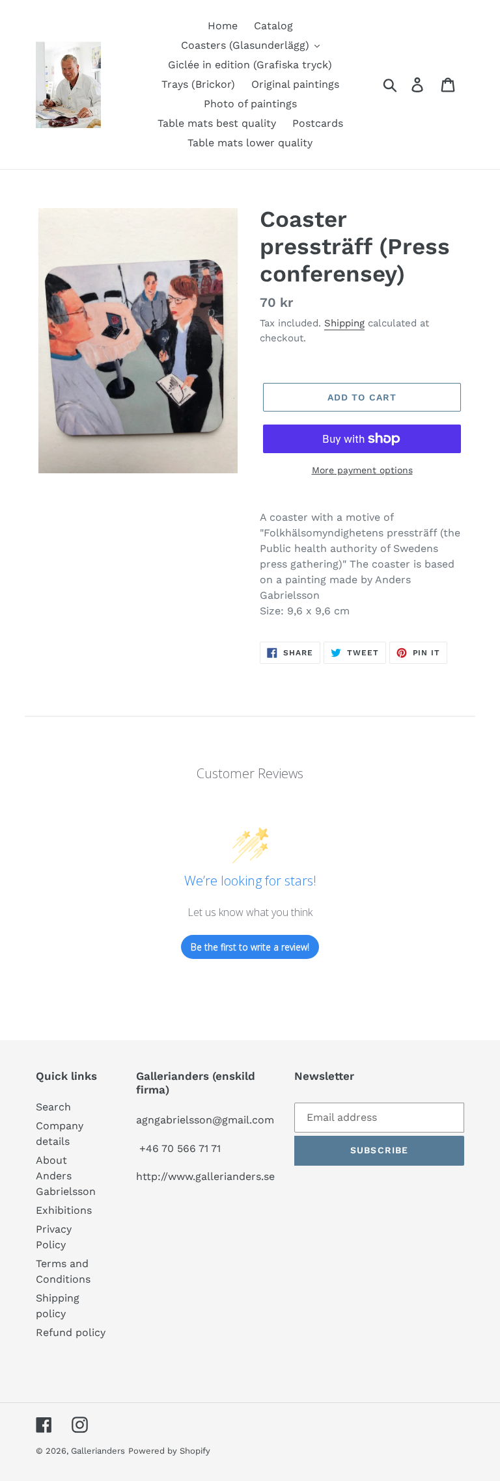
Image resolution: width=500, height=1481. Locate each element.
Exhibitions (64, 1210)
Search (53, 1107)
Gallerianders (98, 1451)
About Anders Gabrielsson (66, 1176)
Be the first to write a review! (250, 947)
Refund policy (70, 1332)
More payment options (362, 470)
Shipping (344, 323)
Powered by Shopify (169, 1451)
